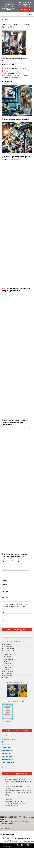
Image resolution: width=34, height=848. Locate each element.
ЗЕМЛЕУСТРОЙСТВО (9, 650)
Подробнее (28, 843)
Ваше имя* (5, 584)
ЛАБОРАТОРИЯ (8, 673)
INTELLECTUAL (7, 667)
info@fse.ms (25, 6)
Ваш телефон (5, 591)
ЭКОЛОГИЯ (7, 666)
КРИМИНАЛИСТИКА (9, 644)
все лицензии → (6, 721)
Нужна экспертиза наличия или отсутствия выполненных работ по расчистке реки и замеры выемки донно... (17, 786)
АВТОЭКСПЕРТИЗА (9, 660)
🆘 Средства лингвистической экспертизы (14, 69)
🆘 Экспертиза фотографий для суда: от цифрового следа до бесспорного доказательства (15, 422)
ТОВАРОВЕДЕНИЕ (8, 671)
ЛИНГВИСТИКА (8, 646)
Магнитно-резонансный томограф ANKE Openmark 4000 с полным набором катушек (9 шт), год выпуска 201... (18, 781)
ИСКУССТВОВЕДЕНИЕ (9, 669)
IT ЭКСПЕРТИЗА (8, 654)
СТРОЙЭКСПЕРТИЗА (9, 648)
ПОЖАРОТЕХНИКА (8, 658)
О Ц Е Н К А (7, 662)
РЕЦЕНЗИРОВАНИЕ (9, 675)
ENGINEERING (7, 656)
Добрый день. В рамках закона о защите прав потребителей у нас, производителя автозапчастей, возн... (18, 792)
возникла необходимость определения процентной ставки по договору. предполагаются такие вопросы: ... (18, 797)
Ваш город (5, 597)
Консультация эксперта (17, 774)
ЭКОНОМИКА (7, 664)
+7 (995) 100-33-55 (25, 4)
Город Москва (6, 736)
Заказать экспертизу (25, 9)
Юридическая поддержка (17, 630)
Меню (31, 14)
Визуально (3, 569)
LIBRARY (6, 677)
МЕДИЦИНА (7, 652)
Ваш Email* (5, 580)
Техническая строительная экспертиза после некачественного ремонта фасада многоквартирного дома (17, 803)
